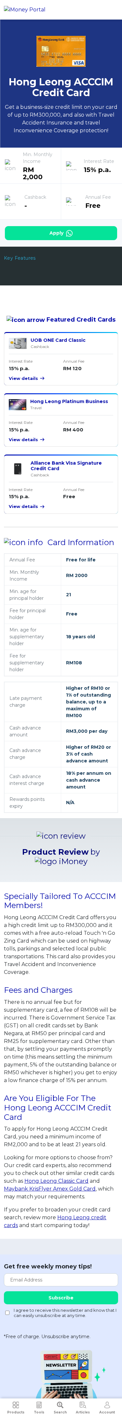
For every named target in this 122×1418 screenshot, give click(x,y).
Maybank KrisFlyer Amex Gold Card (50, 1189)
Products (15, 1412)
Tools (39, 1412)
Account (107, 1412)
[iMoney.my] (25, 10)
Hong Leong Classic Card (56, 1181)
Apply (57, 233)
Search (60, 1412)
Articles (83, 1412)
